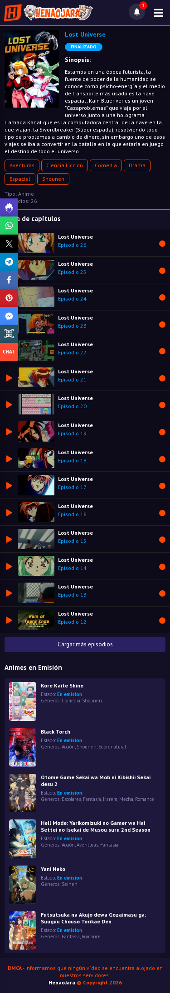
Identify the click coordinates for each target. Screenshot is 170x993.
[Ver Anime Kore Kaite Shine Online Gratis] (22, 701)
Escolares (71, 799)
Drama (137, 165)
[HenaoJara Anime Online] (48, 13)
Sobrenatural (112, 747)
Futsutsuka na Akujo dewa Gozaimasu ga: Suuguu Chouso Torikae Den (93, 918)
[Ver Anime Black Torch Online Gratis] (22, 747)
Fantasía (92, 799)
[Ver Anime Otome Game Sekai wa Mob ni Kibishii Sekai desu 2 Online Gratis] (22, 793)
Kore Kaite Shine (62, 685)
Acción (68, 747)
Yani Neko (53, 869)
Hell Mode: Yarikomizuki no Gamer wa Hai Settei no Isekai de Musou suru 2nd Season (96, 826)
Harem (110, 799)
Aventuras (22, 165)
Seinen (70, 884)
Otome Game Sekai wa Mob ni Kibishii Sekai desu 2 (96, 780)
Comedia (106, 165)
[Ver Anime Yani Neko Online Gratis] (22, 885)
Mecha (126, 799)
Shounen (53, 178)
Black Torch (55, 731)
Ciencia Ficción (64, 165)
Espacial (20, 178)
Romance (144, 799)
